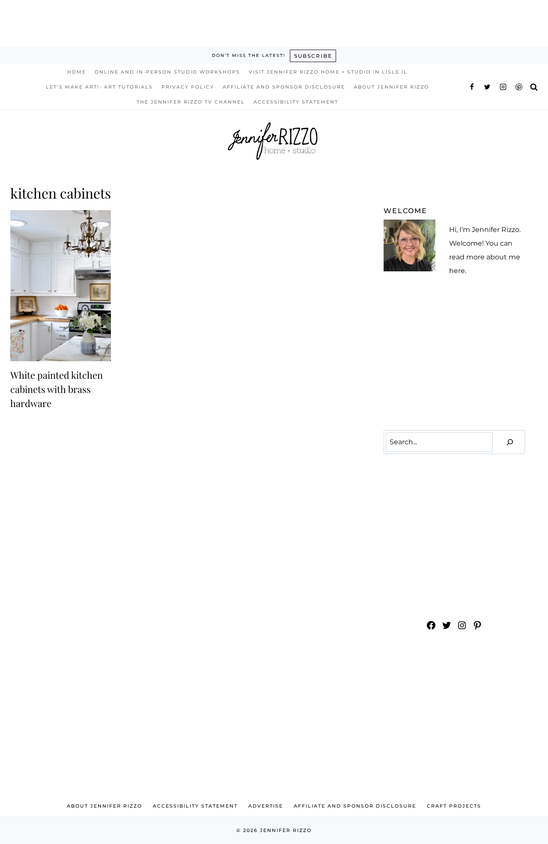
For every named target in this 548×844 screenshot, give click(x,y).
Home (76, 72)
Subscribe (313, 56)
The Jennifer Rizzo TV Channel (191, 102)
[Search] (510, 442)
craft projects (454, 806)
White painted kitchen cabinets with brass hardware (56, 389)
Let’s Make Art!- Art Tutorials (99, 87)
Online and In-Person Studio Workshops (167, 72)
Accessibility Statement (295, 102)
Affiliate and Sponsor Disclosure (284, 87)
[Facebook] (472, 87)
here (457, 271)
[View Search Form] (534, 86)
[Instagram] (503, 87)
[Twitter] (487, 87)
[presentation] (60, 285)
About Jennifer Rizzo (391, 87)
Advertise (265, 806)
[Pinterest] (519, 87)
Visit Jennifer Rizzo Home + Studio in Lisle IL (328, 72)
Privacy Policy (187, 87)
